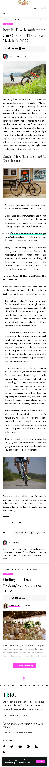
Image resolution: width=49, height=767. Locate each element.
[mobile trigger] (5, 8)
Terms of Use (24, 763)
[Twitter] (12, 746)
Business (8, 24)
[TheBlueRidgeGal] (24, 2)
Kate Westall (14, 606)
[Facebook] (4, 746)
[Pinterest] (28, 746)
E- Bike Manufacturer (21, 522)
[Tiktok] (4, 751)
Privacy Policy (9, 763)
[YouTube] (20, 746)
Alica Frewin (14, 56)
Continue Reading (24, 665)
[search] (31, 8)
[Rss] (36, 746)
